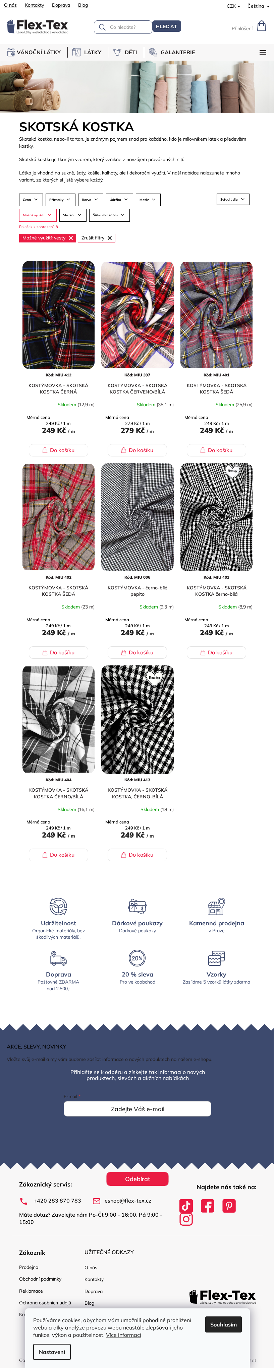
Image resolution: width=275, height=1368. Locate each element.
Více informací (123, 1334)
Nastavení (52, 1352)
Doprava (61, 5)
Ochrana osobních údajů (45, 1303)
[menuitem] (37, 52)
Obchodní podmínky (40, 1279)
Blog (83, 5)
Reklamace (31, 1291)
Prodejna (28, 1267)
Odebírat (137, 1179)
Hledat (166, 26)
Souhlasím (223, 1324)
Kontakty (34, 5)
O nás (10, 5)
